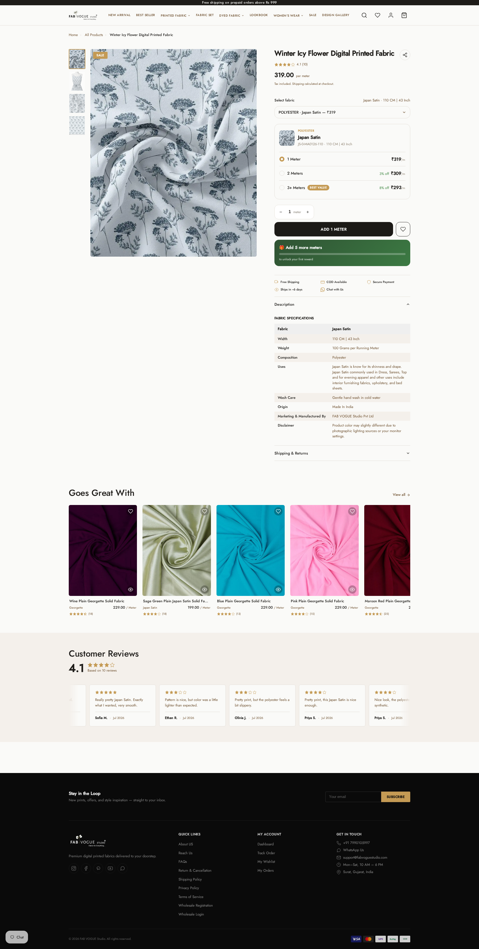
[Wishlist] (377, 15)
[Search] (364, 15)
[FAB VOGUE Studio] (83, 15)
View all (399, 494)
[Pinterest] (98, 868)
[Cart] (404, 15)
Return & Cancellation (195, 870)
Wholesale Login (191, 914)
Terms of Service (191, 896)
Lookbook (259, 15)
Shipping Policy (190, 879)
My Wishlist (266, 861)
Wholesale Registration (196, 905)
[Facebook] (86, 868)
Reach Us (185, 853)
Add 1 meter (333, 229)
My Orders (266, 870)
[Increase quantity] (307, 212)
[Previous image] (99, 153)
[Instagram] (74, 868)
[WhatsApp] (123, 868)
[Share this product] (405, 55)
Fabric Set (205, 15)
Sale (313, 15)
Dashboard (266, 844)
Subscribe (396, 796)
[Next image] (247, 153)
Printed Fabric (174, 15)
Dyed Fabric (229, 15)
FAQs (183, 861)
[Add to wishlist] (403, 229)
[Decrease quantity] (280, 212)
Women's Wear (287, 15)
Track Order (266, 853)
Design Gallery (336, 15)
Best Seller (145, 15)
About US (186, 844)
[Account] (391, 15)
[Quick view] (130, 589)
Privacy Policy (189, 888)
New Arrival (119, 15)
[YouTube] (110, 868)
